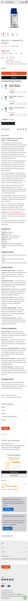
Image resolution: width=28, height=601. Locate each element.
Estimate (5, 428)
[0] (25, 2)
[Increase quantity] (14, 68)
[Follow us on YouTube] (13, 580)
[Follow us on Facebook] (2, 580)
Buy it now (14, 77)
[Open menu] (2, 2)
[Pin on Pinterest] (20, 129)
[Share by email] (26, 129)
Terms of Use (4, 592)
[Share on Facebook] (18, 129)
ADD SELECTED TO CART (8, 123)
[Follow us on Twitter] (5, 580)
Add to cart (14, 73)
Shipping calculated (16, 64)
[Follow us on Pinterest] (10, 580)
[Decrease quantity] (7, 68)
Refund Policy (4, 434)
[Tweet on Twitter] (23, 129)
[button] (8, 462)
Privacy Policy (10, 592)
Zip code (3, 420)
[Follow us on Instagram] (7, 580)
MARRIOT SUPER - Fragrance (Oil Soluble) (17, 108)
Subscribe (5, 567)
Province (3, 413)
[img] (4, 484)
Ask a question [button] (14, 475)
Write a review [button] (14, 472)
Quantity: (3, 68)
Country (3, 407)
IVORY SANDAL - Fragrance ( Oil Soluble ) (16, 97)
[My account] (22, 2)
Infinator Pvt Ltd (5, 46)
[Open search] (20, 2)
